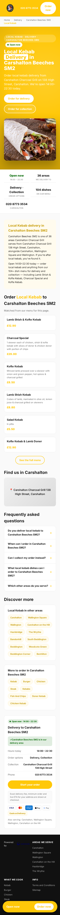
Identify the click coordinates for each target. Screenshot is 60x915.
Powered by (8, 844)
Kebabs (26, 689)
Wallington (15, 624)
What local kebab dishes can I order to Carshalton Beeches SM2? (26, 571)
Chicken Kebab (18, 703)
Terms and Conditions (43, 885)
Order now (48, 8)
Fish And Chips (18, 696)
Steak (13, 689)
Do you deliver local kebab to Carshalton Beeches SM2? (25, 532)
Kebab (13, 681)
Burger (26, 681)
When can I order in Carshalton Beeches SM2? (27, 545)
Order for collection (20, 109)
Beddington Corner (20, 654)
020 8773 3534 (29, 8)
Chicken (41, 681)
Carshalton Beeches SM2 (38, 20)
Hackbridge (16, 632)
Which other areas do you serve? (28, 585)
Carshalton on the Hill (39, 624)
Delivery (18, 20)
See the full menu (30, 460)
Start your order (30, 784)
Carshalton (16, 617)
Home (7, 20)
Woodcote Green (38, 646)
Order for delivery (19, 98)
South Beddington (37, 639)
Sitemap (36, 890)
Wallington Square (37, 617)
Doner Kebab (39, 696)
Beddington (16, 646)
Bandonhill (15, 639)
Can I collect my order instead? (27, 557)
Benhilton (42, 654)
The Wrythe (35, 632)
